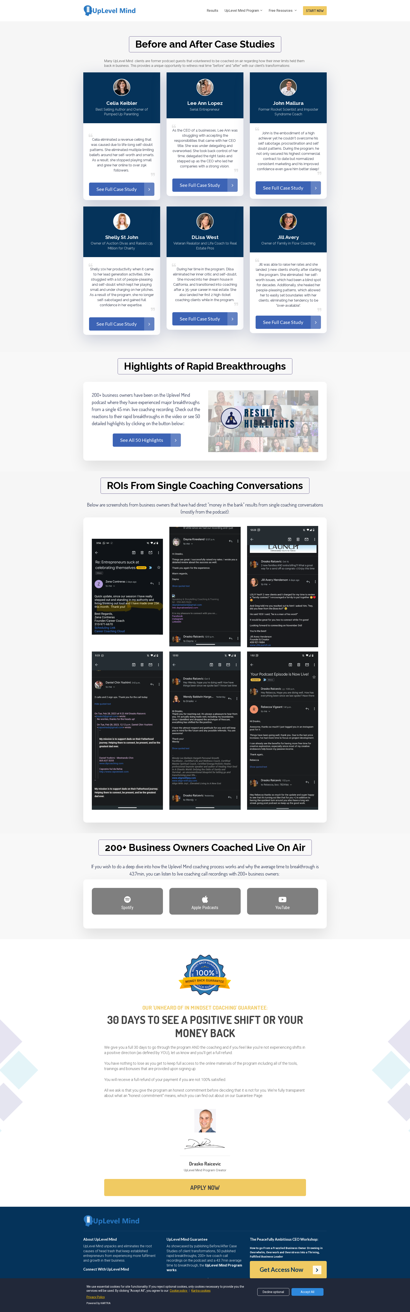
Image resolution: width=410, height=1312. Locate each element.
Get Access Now (281, 1269)
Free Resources (281, 11)
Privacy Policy (95, 1297)
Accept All (307, 1292)
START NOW (315, 11)
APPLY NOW (205, 1187)
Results (212, 11)
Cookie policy (179, 1290)
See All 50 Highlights (141, 440)
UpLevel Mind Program (242, 11)
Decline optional (273, 1292)
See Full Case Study (117, 189)
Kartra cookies (201, 1290)
